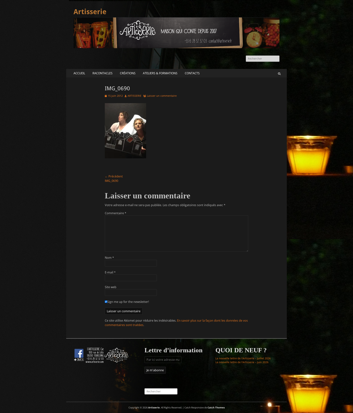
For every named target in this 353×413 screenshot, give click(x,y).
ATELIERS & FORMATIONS (160, 73)
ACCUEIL (79, 73)
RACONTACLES (102, 73)
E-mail (110, 272)
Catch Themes (216, 407)
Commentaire (115, 213)
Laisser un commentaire (162, 95)
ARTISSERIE (134, 95)
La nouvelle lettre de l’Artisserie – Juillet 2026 (243, 358)
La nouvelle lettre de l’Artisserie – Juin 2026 (241, 362)
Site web (110, 287)
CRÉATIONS (128, 73)
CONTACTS (192, 73)
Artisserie (90, 12)
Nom (109, 258)
